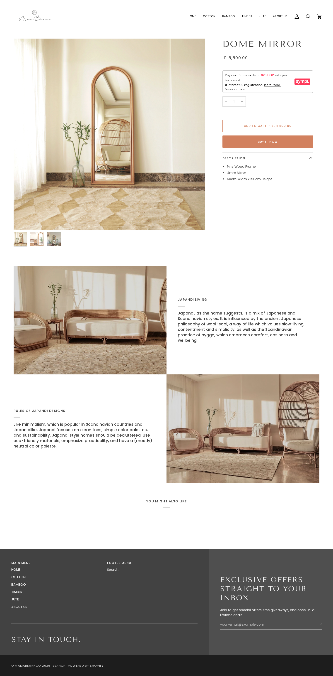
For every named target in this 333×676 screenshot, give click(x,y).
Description (233, 158)
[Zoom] (109, 134)
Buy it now (268, 142)
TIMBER (16, 592)
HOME (15, 569)
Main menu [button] (21, 563)
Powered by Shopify (86, 666)
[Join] (318, 624)
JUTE (15, 599)
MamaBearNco (28, 666)
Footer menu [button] (119, 563)
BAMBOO (18, 584)
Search (112, 569)
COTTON (18, 577)
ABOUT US (19, 607)
